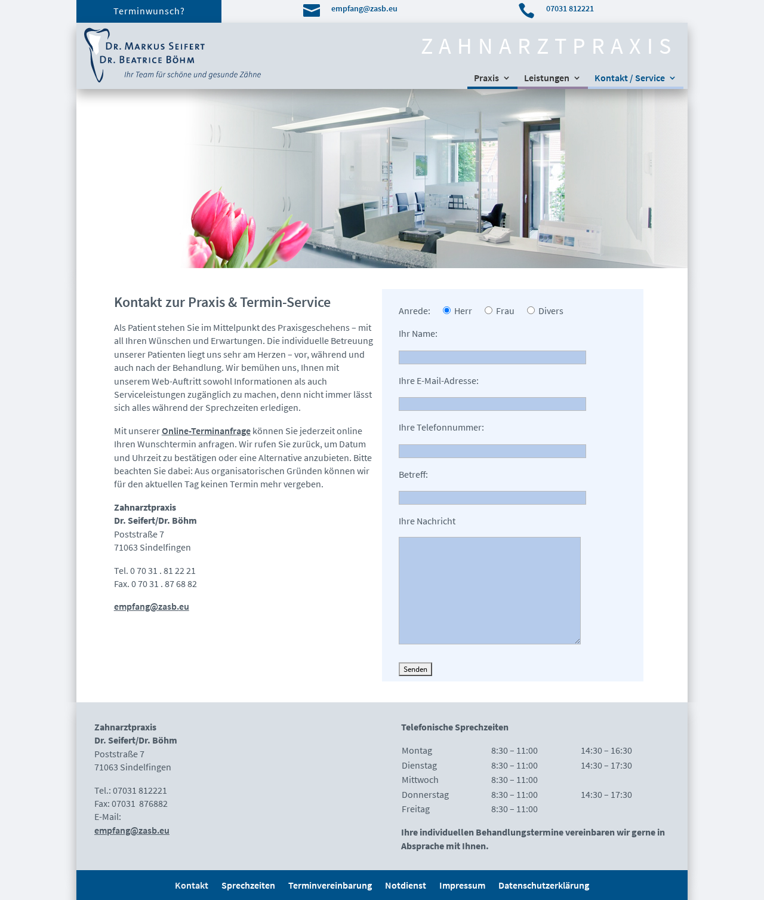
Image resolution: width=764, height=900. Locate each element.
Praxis (486, 78)
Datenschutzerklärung (543, 886)
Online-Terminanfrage (206, 431)
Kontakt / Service (629, 78)
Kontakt (191, 886)
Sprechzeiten (248, 886)
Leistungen (546, 78)
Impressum (462, 886)
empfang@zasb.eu (364, 8)
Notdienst (405, 886)
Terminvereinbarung (330, 886)
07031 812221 (570, 8)
